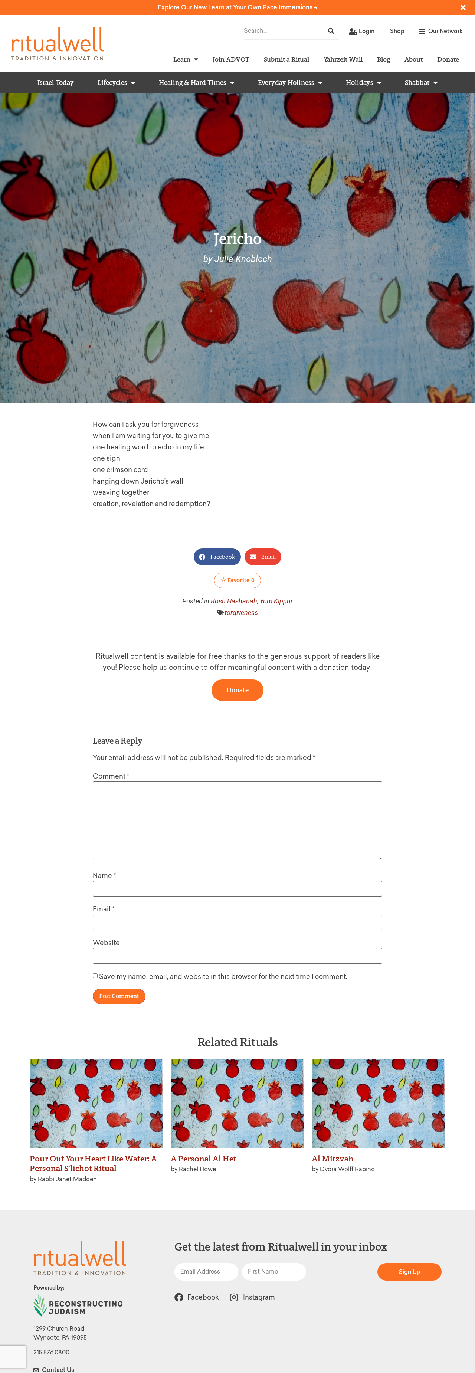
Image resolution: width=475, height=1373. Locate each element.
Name (104, 875)
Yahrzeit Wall (343, 59)
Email (103, 909)
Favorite (240, 580)
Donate (448, 59)
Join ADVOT (231, 59)
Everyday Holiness (286, 83)
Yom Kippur (276, 601)
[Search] (331, 31)
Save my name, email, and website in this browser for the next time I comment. (223, 976)
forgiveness (241, 612)
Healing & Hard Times (192, 83)
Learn (181, 59)
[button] (217, 556)
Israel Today (55, 83)
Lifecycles (112, 83)
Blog (383, 59)
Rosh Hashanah (234, 601)
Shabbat (417, 83)
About (413, 59)
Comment (111, 776)
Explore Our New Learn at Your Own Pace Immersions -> (238, 7)
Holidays (359, 83)
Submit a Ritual (286, 59)
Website (106, 943)
